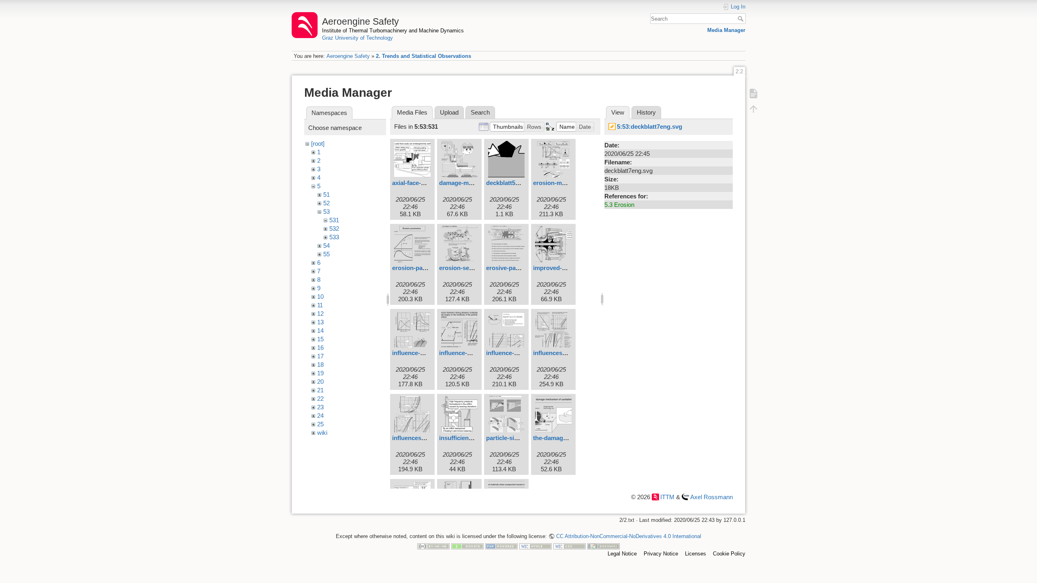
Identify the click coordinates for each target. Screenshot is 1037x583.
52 (326, 203)
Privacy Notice (661, 554)
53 (326, 211)
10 (320, 296)
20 (320, 381)
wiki (322, 432)
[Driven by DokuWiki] (603, 546)
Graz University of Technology (357, 38)
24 (320, 415)
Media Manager (726, 30)
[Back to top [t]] (753, 108)
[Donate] (467, 546)
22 (320, 398)
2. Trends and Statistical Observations (423, 56)
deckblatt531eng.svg (515, 182)
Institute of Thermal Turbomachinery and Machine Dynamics (393, 31)
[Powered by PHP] (501, 546)
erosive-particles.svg (515, 267)
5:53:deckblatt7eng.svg (649, 126)
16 (320, 347)
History (646, 112)
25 (320, 424)
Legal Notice (622, 554)
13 (320, 322)
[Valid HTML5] (535, 546)
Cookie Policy (729, 554)
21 (320, 390)
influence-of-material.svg (521, 352)
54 (326, 245)
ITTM (667, 497)
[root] (317, 143)
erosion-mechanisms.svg (568, 182)
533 (334, 237)
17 (320, 356)
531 (334, 220)
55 (326, 254)
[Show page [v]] (753, 93)
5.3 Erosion (619, 204)
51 (326, 194)
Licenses (695, 554)
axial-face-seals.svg (419, 182)
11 (320, 305)
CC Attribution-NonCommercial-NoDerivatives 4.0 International (628, 536)
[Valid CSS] (569, 546)
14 (320, 330)
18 (320, 364)
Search (741, 18)
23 (320, 407)
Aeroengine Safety (348, 56)
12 (320, 313)
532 (334, 228)
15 (320, 339)
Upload (449, 112)
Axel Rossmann (711, 497)
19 (320, 373)
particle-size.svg (509, 437)
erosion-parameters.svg (425, 267)
